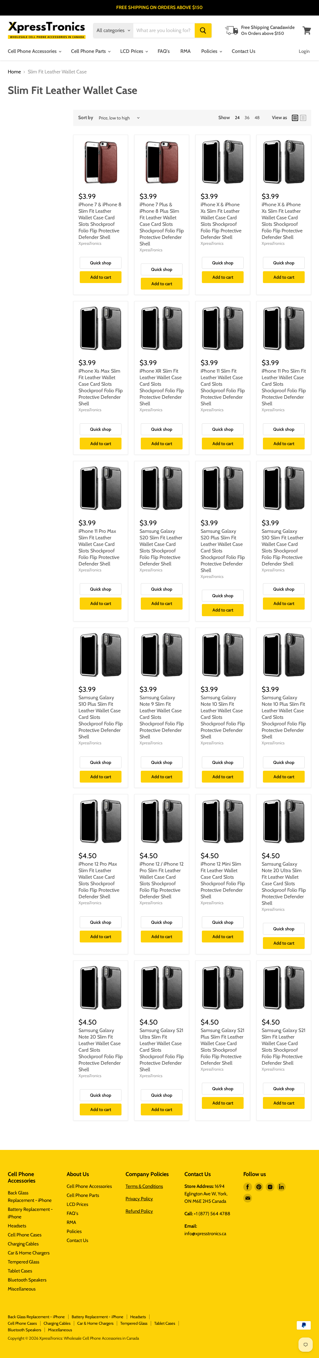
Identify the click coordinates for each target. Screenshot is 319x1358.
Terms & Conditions (144, 1186)
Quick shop (100, 263)
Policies (210, 51)
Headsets (17, 1226)
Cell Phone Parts (89, 51)
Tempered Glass (23, 1262)
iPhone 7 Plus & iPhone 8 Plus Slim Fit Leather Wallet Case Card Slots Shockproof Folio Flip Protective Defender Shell (162, 224)
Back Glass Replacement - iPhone (36, 1316)
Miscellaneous (22, 1289)
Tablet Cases (20, 1271)
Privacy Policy (139, 1199)
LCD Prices (132, 51)
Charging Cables (23, 1244)
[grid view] (295, 118)
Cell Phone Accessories (33, 51)
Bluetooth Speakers (27, 1280)
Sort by (85, 117)
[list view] (303, 118)
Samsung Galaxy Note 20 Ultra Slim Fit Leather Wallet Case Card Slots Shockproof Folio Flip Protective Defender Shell (284, 883)
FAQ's (164, 51)
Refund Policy (139, 1211)
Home (14, 72)
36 (247, 117)
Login (304, 51)
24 (237, 117)
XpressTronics (90, 243)
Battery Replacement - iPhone (97, 1316)
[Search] (203, 30)
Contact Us (243, 51)
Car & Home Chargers (29, 1253)
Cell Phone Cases (24, 1235)
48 (257, 117)
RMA (185, 51)
